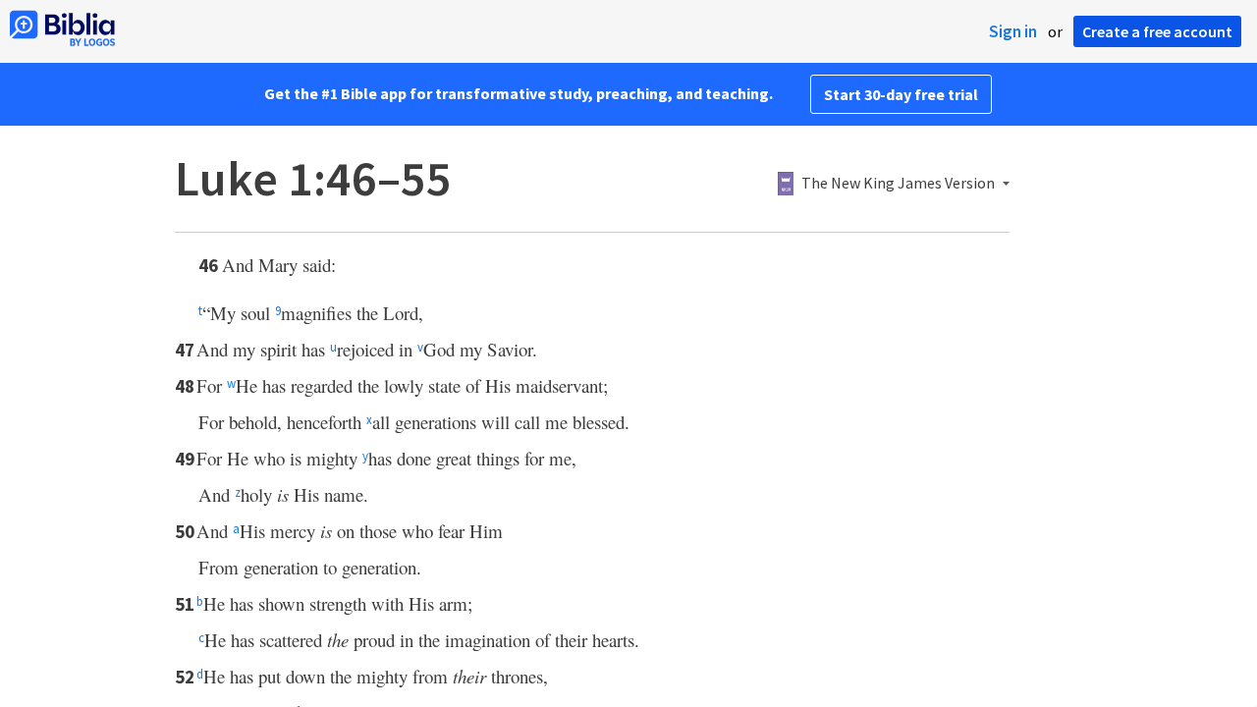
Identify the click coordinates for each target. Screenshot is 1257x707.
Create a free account (1157, 31)
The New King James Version (898, 183)
